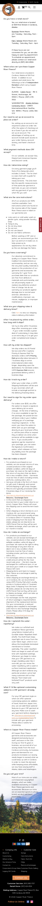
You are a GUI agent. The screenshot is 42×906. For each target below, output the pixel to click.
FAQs (23, 862)
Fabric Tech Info (26, 859)
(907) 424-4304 (26, 886)
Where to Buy (7, 859)
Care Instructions (27, 856)
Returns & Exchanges (28, 865)
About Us (6, 853)
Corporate (22, 2)
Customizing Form (26, 718)
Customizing (7, 856)
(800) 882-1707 (29, 883)
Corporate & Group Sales (12, 868)
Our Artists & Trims (9, 862)
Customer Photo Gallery (29, 868)
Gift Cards (33, 2)
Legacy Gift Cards (9, 871)
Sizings (23, 853)
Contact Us (6, 865)
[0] (23, 7)
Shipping (24, 871)
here (18, 313)
